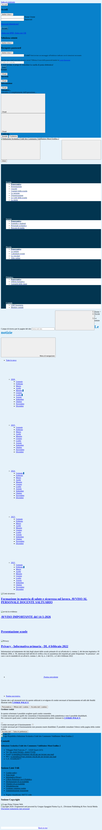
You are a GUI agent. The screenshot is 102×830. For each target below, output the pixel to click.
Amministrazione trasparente (17, 791)
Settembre (20, 399)
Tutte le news (11, 360)
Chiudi (4, 74)
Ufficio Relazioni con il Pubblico (19, 779)
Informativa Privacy (14, 777)
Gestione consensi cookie (16, 788)
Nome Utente (30, 17)
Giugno (19, 393)
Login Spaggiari (64, 60)
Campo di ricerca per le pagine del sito (16, 329)
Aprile (18, 388)
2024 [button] (13, 471)
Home (96, 312)
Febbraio (19, 384)
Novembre (20, 404)
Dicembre (20, 406)
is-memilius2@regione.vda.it (33, 754)
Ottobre (19, 402)
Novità (97, 314)
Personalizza (6, 707)
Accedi (4, 4)
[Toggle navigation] (20, 150)
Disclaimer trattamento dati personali (15, 809)
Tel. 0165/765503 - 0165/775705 (22, 752)
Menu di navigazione (47, 356)
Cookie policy (11, 773)
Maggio (20, 390)
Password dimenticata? (10, 24)
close (4, 161)
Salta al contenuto (8, 2)
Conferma (13, 136)
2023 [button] (13, 517)
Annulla (4, 136)
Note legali (10, 775)
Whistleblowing (12, 786)
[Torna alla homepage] (51, 139)
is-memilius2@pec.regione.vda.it (33, 757)
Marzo (18, 386)
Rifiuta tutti (21, 707)
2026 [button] (13, 379)
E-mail (27, 55)
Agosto (19, 397)
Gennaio (19, 382)
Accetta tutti (39, 707)
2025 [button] (13, 425)
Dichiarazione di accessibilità (17, 782)
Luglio (19, 395)
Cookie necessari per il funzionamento (16, 725)
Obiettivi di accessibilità (15, 784)
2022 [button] (13, 563)
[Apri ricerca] (81, 150)
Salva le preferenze (20, 732)
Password (28, 19)
